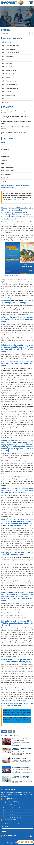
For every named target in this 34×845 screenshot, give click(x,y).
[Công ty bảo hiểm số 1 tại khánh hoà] (13, 2)
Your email (5, 826)
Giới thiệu (4, 160)
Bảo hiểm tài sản (7, 91)
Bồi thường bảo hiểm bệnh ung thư (12, 817)
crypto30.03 (5, 149)
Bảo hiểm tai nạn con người (10, 88)
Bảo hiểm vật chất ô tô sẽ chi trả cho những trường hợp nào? (21, 739)
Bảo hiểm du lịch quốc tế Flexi (10, 52)
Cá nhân (3, 146)
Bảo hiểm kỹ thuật (7, 67)
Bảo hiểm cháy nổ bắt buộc (19, 758)
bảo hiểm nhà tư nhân (24, 213)
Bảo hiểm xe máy (7, 98)
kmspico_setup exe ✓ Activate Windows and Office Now (15, 133)
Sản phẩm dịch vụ (6, 174)
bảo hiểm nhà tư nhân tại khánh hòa (18, 712)
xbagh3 (3, 181)
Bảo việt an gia (6, 102)
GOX (2, 163)
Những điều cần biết (7, 170)
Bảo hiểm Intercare (7, 59)
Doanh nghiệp (5, 156)
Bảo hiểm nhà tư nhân (8, 74)
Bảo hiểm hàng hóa (7, 56)
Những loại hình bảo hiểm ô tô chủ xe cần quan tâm (22, 749)
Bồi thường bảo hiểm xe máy (10, 811)
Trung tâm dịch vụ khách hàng (11, 802)
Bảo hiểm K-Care (7, 63)
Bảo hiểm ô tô (6, 77)
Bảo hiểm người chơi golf (9, 70)
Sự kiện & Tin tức (6, 177)
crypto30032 (5, 153)
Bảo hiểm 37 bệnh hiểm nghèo (10, 45)
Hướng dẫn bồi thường (7, 167)
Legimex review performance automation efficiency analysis (15, 127)
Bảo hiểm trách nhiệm (8, 95)
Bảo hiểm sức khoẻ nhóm (9, 84)
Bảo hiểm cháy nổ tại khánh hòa (20, 767)
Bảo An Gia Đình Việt (8, 42)
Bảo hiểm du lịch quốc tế (9, 49)
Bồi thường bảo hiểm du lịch (10, 814)
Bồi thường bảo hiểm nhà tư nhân (12, 808)
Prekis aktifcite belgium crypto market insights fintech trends (16, 122)
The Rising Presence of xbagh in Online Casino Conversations (14, 117)
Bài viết (3, 142)
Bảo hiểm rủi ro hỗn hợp (9, 81)
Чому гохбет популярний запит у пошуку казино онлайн (15, 111)
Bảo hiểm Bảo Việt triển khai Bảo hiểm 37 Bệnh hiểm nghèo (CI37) (20, 777)
